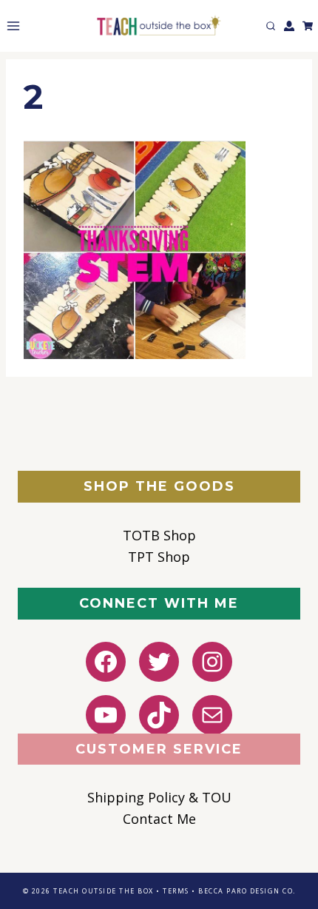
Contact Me (159, 819)
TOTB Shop (159, 535)
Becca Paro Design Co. (247, 891)
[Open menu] (10, 25)
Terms (176, 891)
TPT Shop (159, 557)
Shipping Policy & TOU (159, 797)
